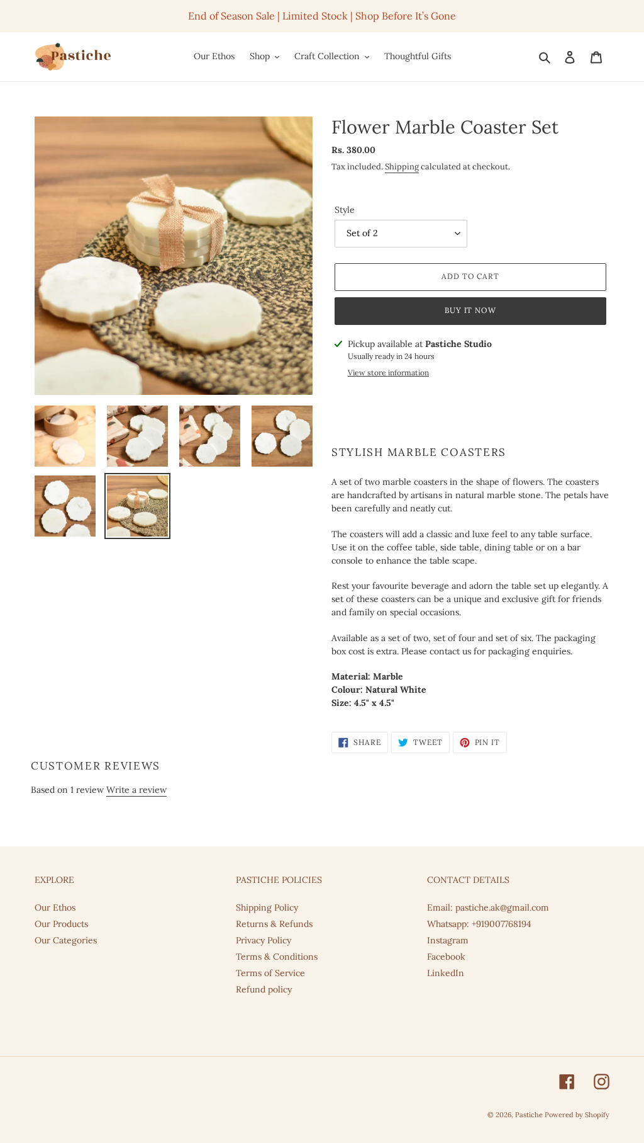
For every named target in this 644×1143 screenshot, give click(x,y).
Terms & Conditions (277, 956)
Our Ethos (55, 907)
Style (345, 209)
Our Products (61, 924)
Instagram (448, 940)
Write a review (136, 789)
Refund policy (264, 989)
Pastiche (530, 1114)
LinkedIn (445, 973)
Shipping (402, 166)
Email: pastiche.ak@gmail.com (488, 907)
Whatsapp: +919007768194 (479, 924)
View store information (388, 372)
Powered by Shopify (577, 1114)
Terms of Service (270, 973)
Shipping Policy (267, 907)
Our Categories (66, 940)
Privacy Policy (263, 940)
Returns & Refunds (274, 924)
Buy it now (471, 310)
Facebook (446, 956)
